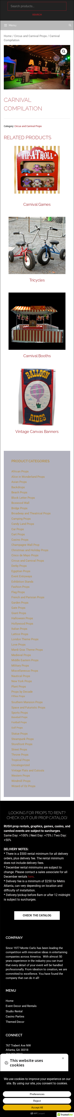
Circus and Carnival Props (30, 36)
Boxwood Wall (20, 503)
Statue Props (19, 733)
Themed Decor (15, 1022)
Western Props (20, 775)
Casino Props (19, 539)
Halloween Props (22, 618)
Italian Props (19, 628)
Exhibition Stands (22, 581)
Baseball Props (19, 717)
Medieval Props (21, 655)
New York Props (21, 681)
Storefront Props (21, 744)
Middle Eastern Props (25, 660)
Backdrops (18, 487)
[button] (63, 51)
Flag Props (18, 592)
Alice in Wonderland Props (28, 476)
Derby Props (19, 566)
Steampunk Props (22, 739)
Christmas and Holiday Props (29, 550)
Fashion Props (20, 587)
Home (8, 36)
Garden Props (19, 602)
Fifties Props (18, 696)
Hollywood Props (22, 623)
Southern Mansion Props (27, 702)
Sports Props (19, 712)
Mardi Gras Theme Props (27, 649)
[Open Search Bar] (70, 25)
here (31, 876)
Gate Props (18, 608)
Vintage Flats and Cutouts (27, 770)
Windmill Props (21, 781)
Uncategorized (20, 765)
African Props (20, 471)
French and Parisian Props (27, 597)
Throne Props (19, 754)
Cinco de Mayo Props (25, 555)
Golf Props (17, 727)
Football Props (19, 722)
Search (37, 14)
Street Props (19, 749)
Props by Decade (22, 691)
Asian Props (19, 482)
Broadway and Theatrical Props (31, 513)
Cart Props (18, 534)
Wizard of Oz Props (23, 786)
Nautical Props (20, 676)
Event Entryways (21, 576)
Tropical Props (20, 760)
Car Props (17, 529)
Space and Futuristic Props (28, 707)
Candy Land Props (22, 524)
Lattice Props (19, 634)
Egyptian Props (20, 571)
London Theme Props (25, 639)
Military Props (20, 665)
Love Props (18, 644)
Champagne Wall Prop (25, 545)
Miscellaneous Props (24, 670)
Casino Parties (15, 1016)
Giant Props (18, 613)
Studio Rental (14, 1011)
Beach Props (19, 492)
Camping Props (21, 518)
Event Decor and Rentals (21, 1006)
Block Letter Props (23, 497)
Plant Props (18, 686)
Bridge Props (19, 508)
